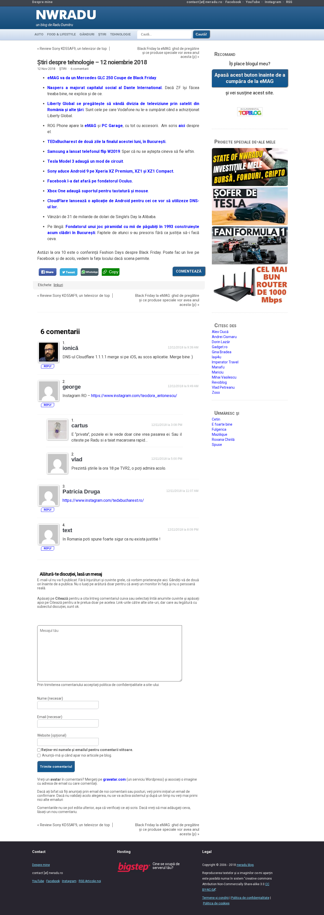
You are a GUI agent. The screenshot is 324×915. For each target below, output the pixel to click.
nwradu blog (245, 865)
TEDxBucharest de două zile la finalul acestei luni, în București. (106, 141)
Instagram (273, 2)
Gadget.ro (220, 347)
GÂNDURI (86, 34)
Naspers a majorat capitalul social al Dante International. (105, 87)
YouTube (253, 2)
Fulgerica (219, 429)
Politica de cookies (216, 903)
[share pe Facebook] (47, 272)
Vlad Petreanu (223, 387)
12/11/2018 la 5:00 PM (166, 459)
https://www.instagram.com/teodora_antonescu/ (134, 395)
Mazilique (219, 434)
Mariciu (218, 372)
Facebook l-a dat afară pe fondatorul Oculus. (90, 181)
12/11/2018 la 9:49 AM (183, 386)
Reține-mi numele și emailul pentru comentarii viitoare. (87, 750)
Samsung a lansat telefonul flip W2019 (83, 151)
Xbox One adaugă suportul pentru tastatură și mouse (97, 191)
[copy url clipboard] (110, 272)
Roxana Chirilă (223, 440)
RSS (289, 2)
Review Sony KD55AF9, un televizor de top (73, 49)
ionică (70, 348)
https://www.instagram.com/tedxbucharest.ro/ (103, 500)
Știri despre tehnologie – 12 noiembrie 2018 (92, 62)
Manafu (218, 367)
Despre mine (42, 2)
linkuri (58, 285)
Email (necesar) (49, 717)
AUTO (38, 34)
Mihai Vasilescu (224, 377)
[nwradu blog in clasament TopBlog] (250, 112)
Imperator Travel (225, 362)
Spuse (217, 445)
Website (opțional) (51, 735)
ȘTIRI (102, 34)
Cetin (216, 419)
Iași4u (216, 357)
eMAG (90, 125)
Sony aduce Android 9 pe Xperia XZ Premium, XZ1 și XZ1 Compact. (110, 171)
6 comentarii (80, 69)
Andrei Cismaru (224, 337)
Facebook (233, 2)
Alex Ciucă (220, 332)
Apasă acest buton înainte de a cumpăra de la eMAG (249, 78)
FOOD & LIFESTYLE (61, 34)
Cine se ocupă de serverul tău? (166, 866)
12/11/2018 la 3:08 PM (166, 425)
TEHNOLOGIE (120, 34)
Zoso (216, 392)
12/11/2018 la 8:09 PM (183, 529)
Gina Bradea (221, 352)
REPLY (47, 366)
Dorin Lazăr (221, 342)
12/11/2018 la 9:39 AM (183, 347)
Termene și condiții (215, 898)
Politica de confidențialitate (250, 898)
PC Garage (112, 125)
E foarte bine (222, 424)
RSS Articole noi (90, 881)
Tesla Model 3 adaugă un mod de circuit (85, 161)
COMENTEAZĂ (188, 271)
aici (181, 125)
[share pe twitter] (68, 272)
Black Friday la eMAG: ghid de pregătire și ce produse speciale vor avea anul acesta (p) (168, 53)
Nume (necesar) (50, 698)
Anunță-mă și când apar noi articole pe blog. (77, 755)
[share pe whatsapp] (89, 272)
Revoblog (219, 382)
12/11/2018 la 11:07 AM (182, 491)
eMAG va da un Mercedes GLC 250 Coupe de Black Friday (101, 77)
